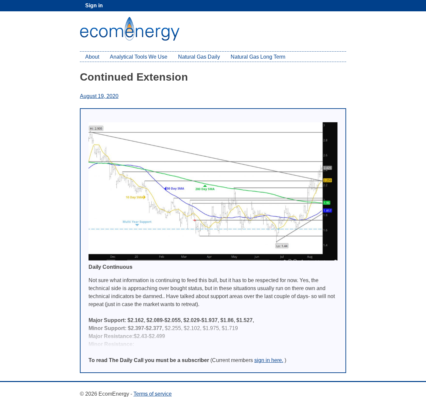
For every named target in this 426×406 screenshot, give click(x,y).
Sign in (94, 5)
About (92, 57)
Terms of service (152, 394)
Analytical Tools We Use (138, 57)
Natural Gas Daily (199, 57)
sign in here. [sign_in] (268, 360)
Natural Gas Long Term (258, 57)
